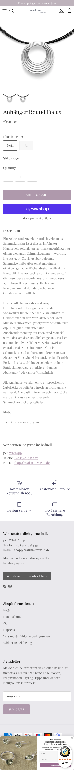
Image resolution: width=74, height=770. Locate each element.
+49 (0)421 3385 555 (26, 458)
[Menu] (4, 10)
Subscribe (16, 709)
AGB (6, 623)
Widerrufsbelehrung (17, 643)
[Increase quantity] (32, 177)
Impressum (11, 630)
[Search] (13, 10)
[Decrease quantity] (8, 177)
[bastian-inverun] (37, 11)
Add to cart (37, 195)
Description (11, 231)
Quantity (9, 168)
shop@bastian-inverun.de (32, 463)
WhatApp (15, 453)
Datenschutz (12, 617)
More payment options (37, 218)
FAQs (6, 610)
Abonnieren (55, 765)
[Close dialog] (72, 738)
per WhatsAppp (14, 540)
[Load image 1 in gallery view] (37, 52)
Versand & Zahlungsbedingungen (26, 636)
